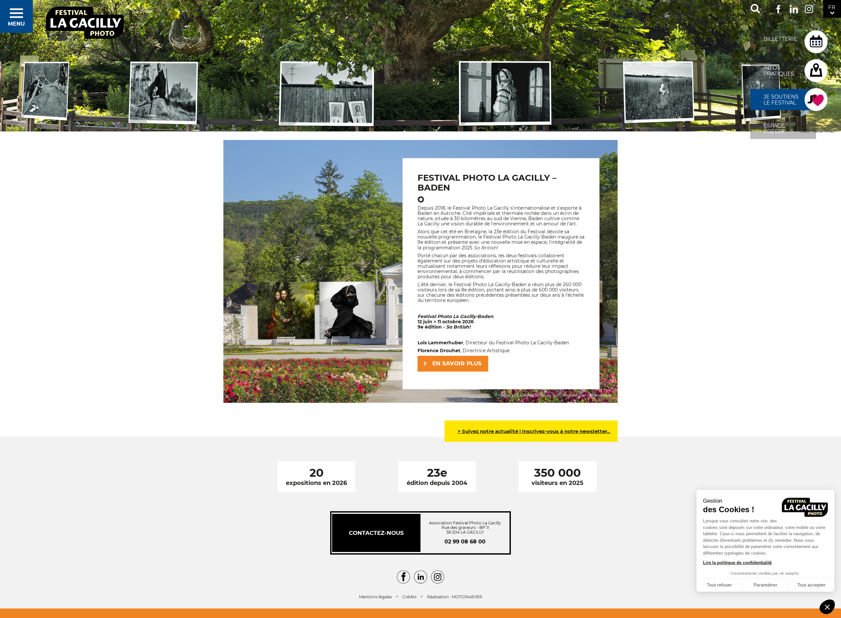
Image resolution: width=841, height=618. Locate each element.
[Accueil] (85, 23)
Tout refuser (719, 584)
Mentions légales (375, 597)
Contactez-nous (376, 533)
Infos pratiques (778, 71)
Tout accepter (811, 584)
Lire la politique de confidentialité (737, 562)
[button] (827, 607)
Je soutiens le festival (781, 100)
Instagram (809, 8)
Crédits (409, 597)
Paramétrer (765, 584)
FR (831, 7)
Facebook (778, 8)
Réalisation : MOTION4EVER (454, 597)
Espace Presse (774, 129)
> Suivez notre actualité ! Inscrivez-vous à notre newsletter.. (534, 431)
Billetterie (780, 39)
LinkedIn (794, 8)
